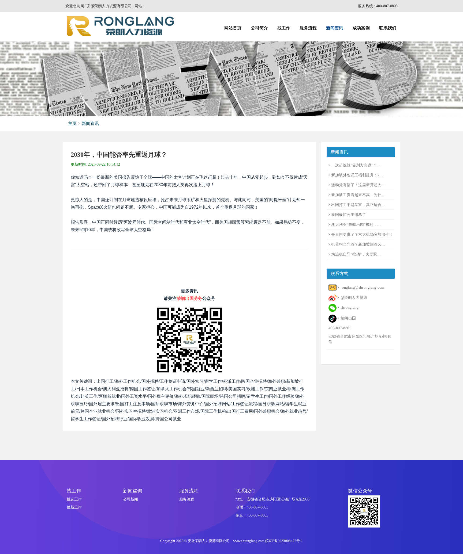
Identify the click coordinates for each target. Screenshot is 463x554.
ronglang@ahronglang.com (362, 287)
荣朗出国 (348, 318)
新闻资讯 (90, 123)
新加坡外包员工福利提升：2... (357, 175)
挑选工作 (74, 499)
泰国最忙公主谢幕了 (348, 215)
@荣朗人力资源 (354, 298)
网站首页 (232, 28)
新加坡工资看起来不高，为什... (358, 195)
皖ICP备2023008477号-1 (284, 541)
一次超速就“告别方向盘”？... (356, 165)
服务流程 (186, 499)
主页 (72, 123)
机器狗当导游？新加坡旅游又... (358, 244)
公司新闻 (130, 499)
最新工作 (74, 507)
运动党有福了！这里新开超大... (358, 185)
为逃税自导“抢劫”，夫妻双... (356, 254)
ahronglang (350, 307)
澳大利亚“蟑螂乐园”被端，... (356, 225)
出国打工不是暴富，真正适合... (358, 205)
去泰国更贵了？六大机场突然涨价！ (362, 234)
